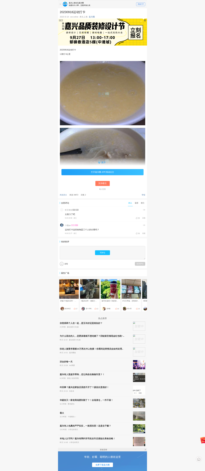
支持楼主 (102, 183)
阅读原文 (63, 195)
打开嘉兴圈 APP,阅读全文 (102, 172)
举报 (143, 195)
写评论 (102, 253)
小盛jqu (68, 225)
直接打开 (141, 4)
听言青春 (68, 210)
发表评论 (140, 264)
